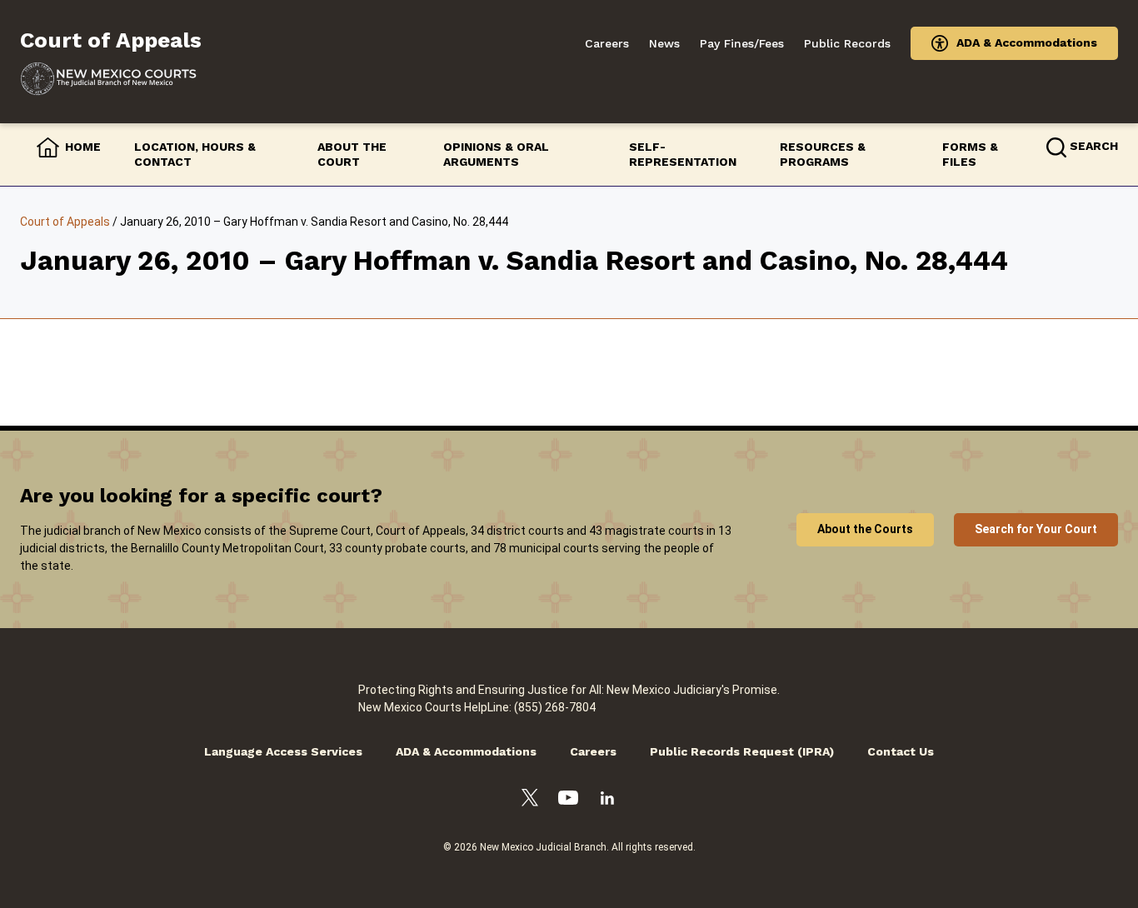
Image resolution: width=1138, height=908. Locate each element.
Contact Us (900, 751)
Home (83, 146)
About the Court (352, 154)
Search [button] (1094, 145)
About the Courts (865, 529)
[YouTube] (568, 800)
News (664, 43)
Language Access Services (283, 751)
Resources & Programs (823, 154)
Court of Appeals (65, 221)
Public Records (847, 43)
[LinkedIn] (607, 800)
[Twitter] (530, 800)
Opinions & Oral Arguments (496, 154)
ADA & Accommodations (1026, 42)
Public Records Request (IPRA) (742, 751)
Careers (607, 43)
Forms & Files (970, 154)
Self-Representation (682, 154)
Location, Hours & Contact (195, 154)
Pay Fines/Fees (742, 43)
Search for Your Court (1036, 529)
